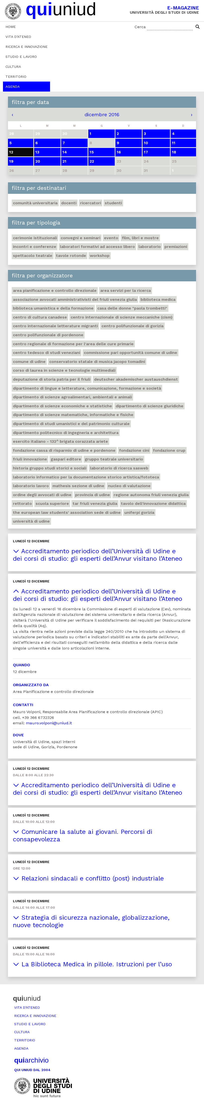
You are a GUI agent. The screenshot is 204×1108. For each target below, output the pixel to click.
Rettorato (22, 503)
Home (10, 27)
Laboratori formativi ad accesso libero (97, 246)
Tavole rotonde (71, 255)
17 (146, 152)
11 (173, 142)
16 (119, 152)
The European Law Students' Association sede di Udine (67, 512)
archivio (31, 1060)
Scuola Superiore (52, 503)
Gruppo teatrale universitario (114, 459)
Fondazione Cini (134, 450)
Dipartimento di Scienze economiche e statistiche (62, 406)
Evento (111, 237)
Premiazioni (175, 246)
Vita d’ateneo (18, 37)
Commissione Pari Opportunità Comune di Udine (130, 352)
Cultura (13, 67)
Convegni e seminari (80, 237)
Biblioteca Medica (158, 299)
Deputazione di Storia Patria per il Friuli (51, 379)
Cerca (140, 26)
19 (11, 161)
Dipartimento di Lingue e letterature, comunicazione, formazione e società (87, 388)
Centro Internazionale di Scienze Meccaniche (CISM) (121, 317)
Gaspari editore (66, 459)
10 (146, 142)
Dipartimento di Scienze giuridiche (149, 406)
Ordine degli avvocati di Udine (42, 494)
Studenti (113, 203)
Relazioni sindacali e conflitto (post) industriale (91, 878)
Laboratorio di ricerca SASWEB (119, 468)
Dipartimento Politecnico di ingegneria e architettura (65, 432)
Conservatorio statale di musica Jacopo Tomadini (97, 361)
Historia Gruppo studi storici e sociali (49, 468)
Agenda (12, 87)
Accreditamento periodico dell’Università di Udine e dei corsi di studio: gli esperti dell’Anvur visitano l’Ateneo (97, 555)
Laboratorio (150, 246)
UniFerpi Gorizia (139, 512)
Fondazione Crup (169, 450)
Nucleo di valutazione (129, 485)
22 (92, 161)
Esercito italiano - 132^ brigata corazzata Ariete (60, 441)
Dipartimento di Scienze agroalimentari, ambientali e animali (72, 397)
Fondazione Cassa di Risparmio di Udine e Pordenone (64, 450)
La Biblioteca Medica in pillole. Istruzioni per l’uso (95, 964)
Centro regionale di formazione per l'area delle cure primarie (73, 343)
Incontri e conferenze (34, 246)
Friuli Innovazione (30, 459)
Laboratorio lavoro (31, 485)
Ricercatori (90, 203)
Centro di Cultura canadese (40, 317)
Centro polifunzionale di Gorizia (132, 326)
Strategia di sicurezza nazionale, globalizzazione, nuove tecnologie (91, 921)
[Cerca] (197, 27)
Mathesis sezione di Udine (78, 485)
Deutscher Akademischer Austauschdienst (136, 379)
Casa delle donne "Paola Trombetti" (132, 308)
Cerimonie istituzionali (35, 237)
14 (64, 152)
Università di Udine (31, 521)
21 (64, 161)
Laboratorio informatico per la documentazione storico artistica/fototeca (86, 477)
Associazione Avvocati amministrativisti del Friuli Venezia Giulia (75, 299)
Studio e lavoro (21, 57)
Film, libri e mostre (140, 237)
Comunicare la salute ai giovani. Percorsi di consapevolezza (82, 835)
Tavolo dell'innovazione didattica (153, 503)
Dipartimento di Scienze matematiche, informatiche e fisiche (73, 414)
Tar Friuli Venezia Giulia (95, 503)
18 (174, 152)
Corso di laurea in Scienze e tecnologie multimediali (64, 370)
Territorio (15, 77)
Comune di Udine (29, 361)
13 (37, 152)
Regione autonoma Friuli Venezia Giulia (151, 494)
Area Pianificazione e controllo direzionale (55, 290)
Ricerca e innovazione (26, 47)
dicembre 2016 (102, 114)
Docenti (68, 203)
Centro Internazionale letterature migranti (55, 326)
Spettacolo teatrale (32, 255)
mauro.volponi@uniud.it (49, 723)
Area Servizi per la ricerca (125, 290)
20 (37, 161)
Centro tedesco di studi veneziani (46, 352)
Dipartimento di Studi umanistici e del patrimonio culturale (71, 423)
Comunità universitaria (35, 203)
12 (11, 152)
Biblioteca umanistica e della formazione (53, 308)
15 (92, 152)
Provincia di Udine (92, 494)
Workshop (99, 255)
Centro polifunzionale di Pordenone (48, 334)
